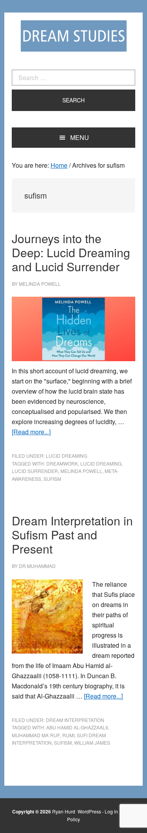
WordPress (89, 811)
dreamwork (62, 463)
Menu (79, 137)
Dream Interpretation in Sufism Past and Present (72, 534)
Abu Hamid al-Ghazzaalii (77, 727)
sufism (52, 478)
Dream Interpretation (75, 720)
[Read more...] (31, 431)
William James (92, 742)
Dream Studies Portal (74, 36)
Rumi (68, 735)
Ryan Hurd (64, 811)
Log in (111, 811)
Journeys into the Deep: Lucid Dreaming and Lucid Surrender (71, 252)
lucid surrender (35, 471)
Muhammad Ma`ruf (36, 735)
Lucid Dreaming (66, 455)
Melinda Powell (81, 471)
